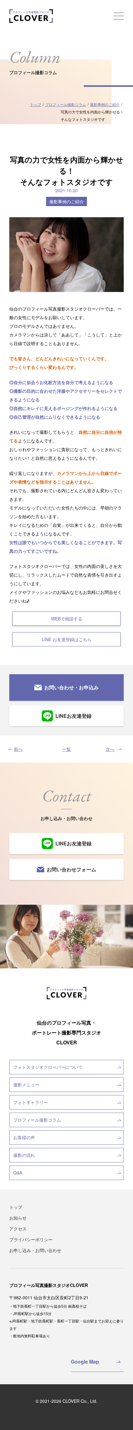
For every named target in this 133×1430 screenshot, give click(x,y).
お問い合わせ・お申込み (71, 687)
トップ (15, 1207)
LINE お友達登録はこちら (67, 639)
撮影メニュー (26, 1084)
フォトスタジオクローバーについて (48, 1067)
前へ (18, 749)
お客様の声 (24, 1137)
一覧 (66, 749)
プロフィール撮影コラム (37, 1120)
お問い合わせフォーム (71, 869)
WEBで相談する (66, 619)
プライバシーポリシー (31, 1239)
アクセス (18, 1228)
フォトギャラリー (30, 1102)
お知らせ (18, 1218)
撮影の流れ (24, 1155)
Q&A (17, 1173)
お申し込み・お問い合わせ (35, 1250)
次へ (110, 749)
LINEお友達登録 (73, 715)
